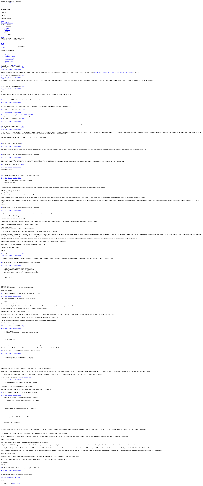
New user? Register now (7, 23)
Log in (2, 21)
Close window (4, 2)
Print (19, 69)
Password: (3, 15)
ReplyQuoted (8, 69)
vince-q (23, 118)
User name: (3, 12)
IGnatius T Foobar (26, 377)
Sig (23, 67)
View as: (20, 48)
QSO (4, 43)
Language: (3, 18)
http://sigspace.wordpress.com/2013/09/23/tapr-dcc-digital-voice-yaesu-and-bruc (114, 72)
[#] (1, 67)
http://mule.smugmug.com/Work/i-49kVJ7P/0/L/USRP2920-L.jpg (19, 114)
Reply (2, 69)
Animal (23, 109)
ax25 (23, 75)
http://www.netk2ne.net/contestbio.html (10, 477)
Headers (15, 69)
